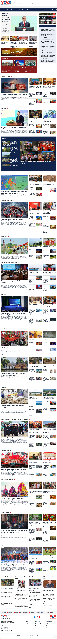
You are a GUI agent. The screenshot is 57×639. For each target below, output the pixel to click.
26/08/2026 (54, 22)
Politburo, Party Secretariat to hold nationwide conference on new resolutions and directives (5, 45)
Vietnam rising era (6, 200)
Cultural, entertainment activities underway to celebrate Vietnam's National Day (47, 34)
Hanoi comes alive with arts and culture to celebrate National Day (47, 30)
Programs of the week (46, 20)
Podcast (22, 3)
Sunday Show (5, 512)
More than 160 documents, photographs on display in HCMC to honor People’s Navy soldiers (48, 60)
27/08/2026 (48, 22)
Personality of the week (20, 577)
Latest (41, 26)
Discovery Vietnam (25, 9)
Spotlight (4, 58)
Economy (3, 387)
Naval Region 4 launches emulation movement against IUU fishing (48, 56)
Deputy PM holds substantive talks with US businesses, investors (48, 38)
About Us (32, 577)
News (36, 625)
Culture (3, 355)
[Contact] (1, 637)
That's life (48, 627)
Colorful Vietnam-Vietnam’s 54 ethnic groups (14, 419)
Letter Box (46, 9)
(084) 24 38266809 (5, 627)
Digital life (4, 294)
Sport (50, 9)
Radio (16, 3)
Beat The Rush (5, 329)
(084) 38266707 (5, 628)
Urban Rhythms (5, 577)
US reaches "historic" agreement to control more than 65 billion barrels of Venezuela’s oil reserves (48, 48)
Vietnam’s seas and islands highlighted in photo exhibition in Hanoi (47, 43)
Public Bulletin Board (50, 625)
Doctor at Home (33, 9)
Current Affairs (18, 9)
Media (27, 3)
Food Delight (40, 9)
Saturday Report (6, 450)
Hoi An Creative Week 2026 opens (48, 52)
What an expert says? (48, 577)
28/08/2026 (43, 22)
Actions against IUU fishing (9, 262)
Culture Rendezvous (7, 480)
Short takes (4, 173)
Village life (48, 629)
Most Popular (46, 26)
